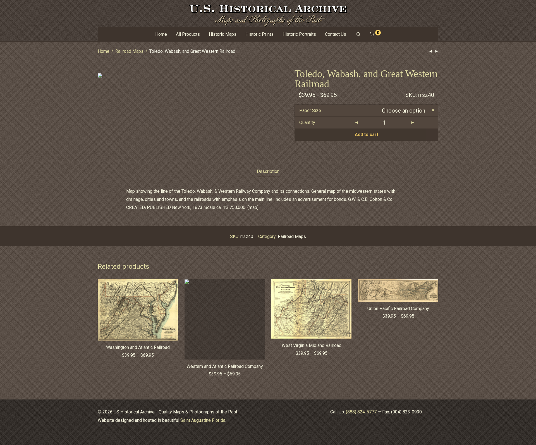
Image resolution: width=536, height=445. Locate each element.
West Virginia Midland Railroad (311, 345)
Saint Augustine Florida (202, 420)
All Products (188, 34)
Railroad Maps (129, 51)
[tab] (268, 171)
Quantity (307, 122)
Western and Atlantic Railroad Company (224, 366)
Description (268, 171)
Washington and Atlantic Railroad (138, 347)
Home (161, 34)
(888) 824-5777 (361, 412)
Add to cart (366, 134)
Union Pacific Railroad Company (398, 308)
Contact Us (335, 34)
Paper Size (310, 110)
